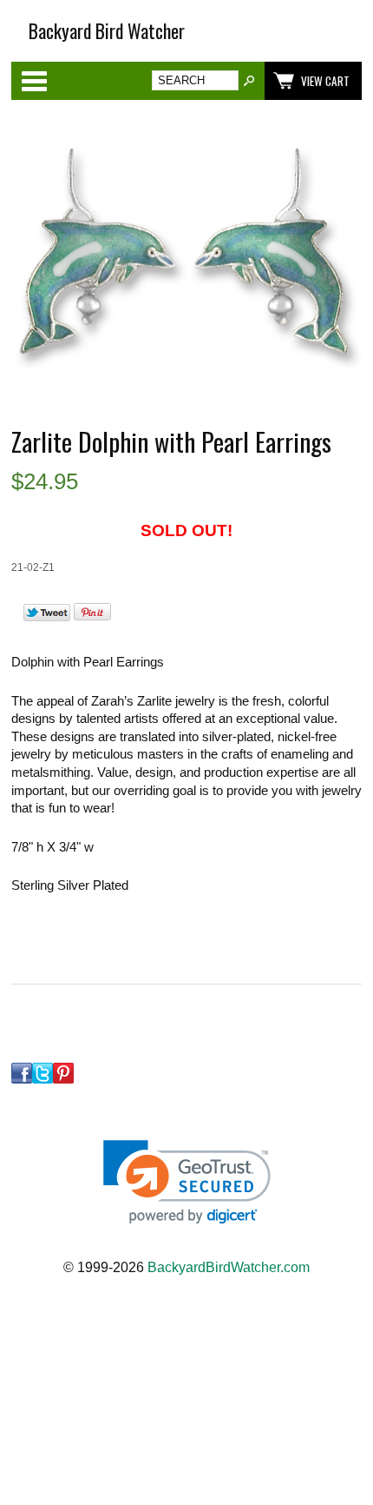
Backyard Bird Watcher (107, 30)
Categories (34, 81)
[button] (187, 1182)
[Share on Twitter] (46, 617)
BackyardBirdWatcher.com (228, 1267)
